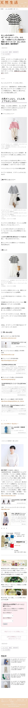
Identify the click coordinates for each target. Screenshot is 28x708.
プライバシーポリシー (20, 701)
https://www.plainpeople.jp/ (8, 379)
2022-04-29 (4, 48)
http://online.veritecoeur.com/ (8, 338)
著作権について (12, 700)
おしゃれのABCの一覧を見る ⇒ (9, 423)
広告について (4, 700)
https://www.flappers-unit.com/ (9, 360)
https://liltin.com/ (5, 509)
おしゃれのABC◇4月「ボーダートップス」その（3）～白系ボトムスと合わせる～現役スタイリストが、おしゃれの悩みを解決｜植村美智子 (13, 39)
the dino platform (15, 706)
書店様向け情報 (20, 700)
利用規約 (12, 701)
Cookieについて (14, 703)
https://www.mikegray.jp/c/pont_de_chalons (12, 401)
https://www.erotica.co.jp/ (7, 354)
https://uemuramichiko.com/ (8, 495)
